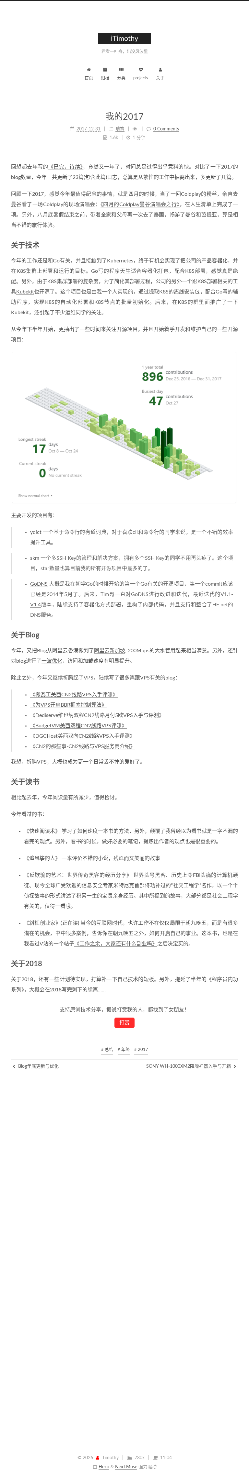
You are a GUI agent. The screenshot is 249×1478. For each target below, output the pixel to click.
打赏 (124, 1022)
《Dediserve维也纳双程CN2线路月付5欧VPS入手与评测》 (97, 715)
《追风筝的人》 (42, 858)
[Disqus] (124, 1181)
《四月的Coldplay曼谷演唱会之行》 (140, 204)
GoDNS (39, 584)
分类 (121, 78)
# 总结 (107, 1050)
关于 (160, 78)
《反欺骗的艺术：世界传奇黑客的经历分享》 (78, 875)
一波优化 (52, 661)
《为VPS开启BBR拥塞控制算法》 (68, 705)
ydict (36, 532)
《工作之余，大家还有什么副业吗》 (115, 943)
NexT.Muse (126, 1467)
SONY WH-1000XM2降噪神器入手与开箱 (189, 1066)
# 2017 (141, 1050)
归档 (105, 78)
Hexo (104, 1467)
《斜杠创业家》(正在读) (51, 923)
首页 (89, 78)
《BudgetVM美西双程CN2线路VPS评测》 (78, 725)
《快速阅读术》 (42, 831)
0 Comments (166, 129)
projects (140, 78)
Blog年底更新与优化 (38, 1066)
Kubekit (25, 291)
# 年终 (124, 1050)
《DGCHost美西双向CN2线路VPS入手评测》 (82, 736)
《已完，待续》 (65, 167)
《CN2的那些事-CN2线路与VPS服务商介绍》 (82, 746)
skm (34, 558)
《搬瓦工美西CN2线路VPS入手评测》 (74, 694)
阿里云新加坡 (109, 650)
